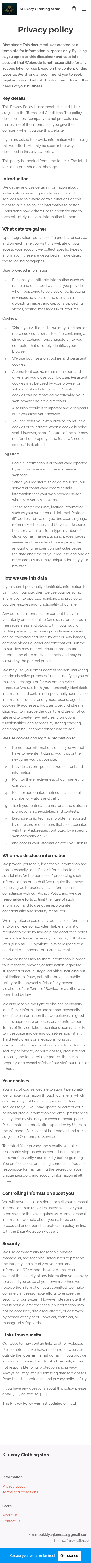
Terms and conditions (20, 1492)
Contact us (11, 1521)
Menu (84, 9)
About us (9, 1515)
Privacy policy (13, 1486)
